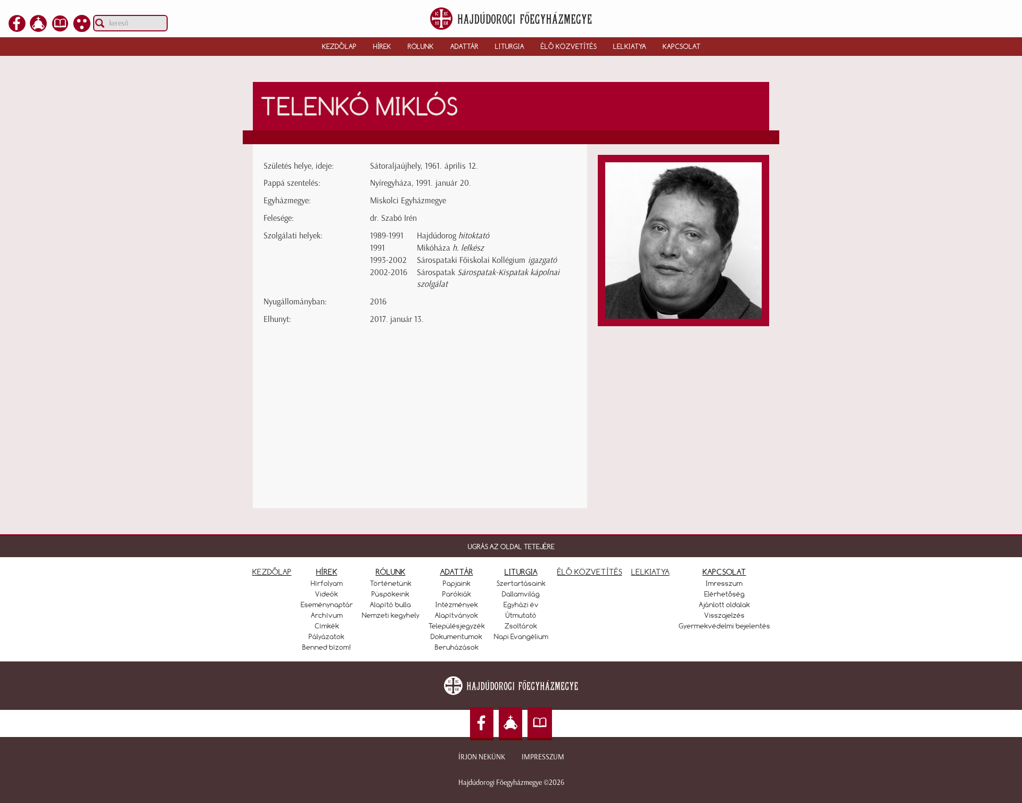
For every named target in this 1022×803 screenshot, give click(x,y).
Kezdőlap (339, 46)
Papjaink (457, 583)
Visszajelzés (724, 615)
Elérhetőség (724, 594)
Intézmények (456, 604)
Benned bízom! (326, 647)
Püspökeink (390, 594)
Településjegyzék (456, 626)
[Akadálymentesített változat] (82, 28)
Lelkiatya (629, 46)
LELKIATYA (650, 572)
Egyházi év (521, 604)
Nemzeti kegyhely (390, 615)
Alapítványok (456, 615)
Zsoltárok (521, 626)
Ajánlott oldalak (724, 604)
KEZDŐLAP (272, 572)
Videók (326, 594)
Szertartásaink (521, 583)
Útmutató (521, 615)
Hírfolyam (327, 583)
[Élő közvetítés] (38, 28)
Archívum (327, 615)
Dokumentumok (456, 636)
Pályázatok (326, 636)
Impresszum (543, 756)
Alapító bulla (390, 604)
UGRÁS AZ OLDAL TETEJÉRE (511, 546)
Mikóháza (450, 248)
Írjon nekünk (481, 756)
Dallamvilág (521, 594)
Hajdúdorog (453, 235)
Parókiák (456, 594)
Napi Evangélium (521, 636)
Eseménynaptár (327, 604)
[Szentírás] (60, 28)
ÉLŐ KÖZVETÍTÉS (589, 572)
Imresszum (724, 583)
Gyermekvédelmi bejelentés (724, 626)
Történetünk (390, 583)
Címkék (327, 626)
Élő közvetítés (569, 46)
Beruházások (457, 647)
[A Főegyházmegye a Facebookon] (17, 28)
